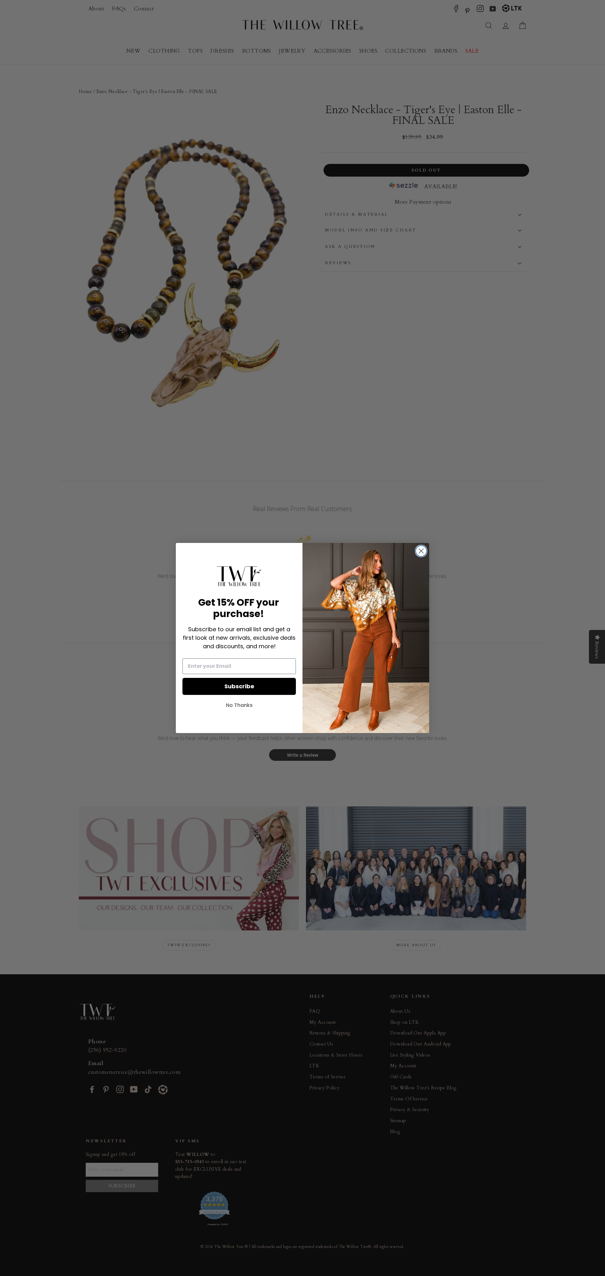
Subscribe (239, 686)
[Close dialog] (421, 550)
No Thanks (239, 705)
